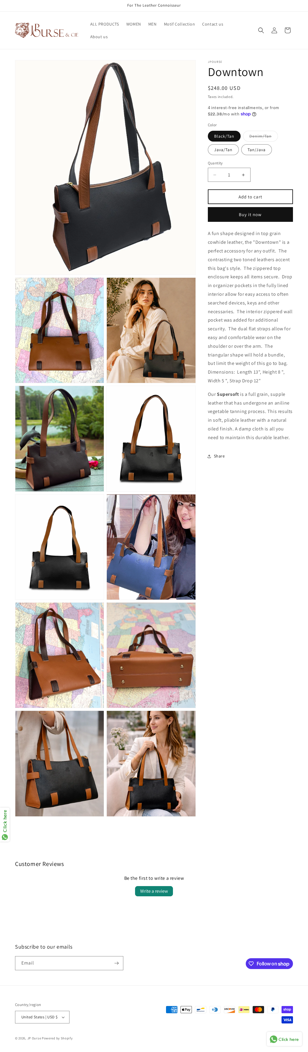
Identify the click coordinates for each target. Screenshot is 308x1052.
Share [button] (219, 456)
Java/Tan (223, 149)
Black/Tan (224, 136)
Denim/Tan (263, 137)
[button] (261, 30)
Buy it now (250, 214)
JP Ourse (34, 1038)
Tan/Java (257, 149)
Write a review (154, 891)
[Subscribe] (116, 963)
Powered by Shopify (57, 1038)
